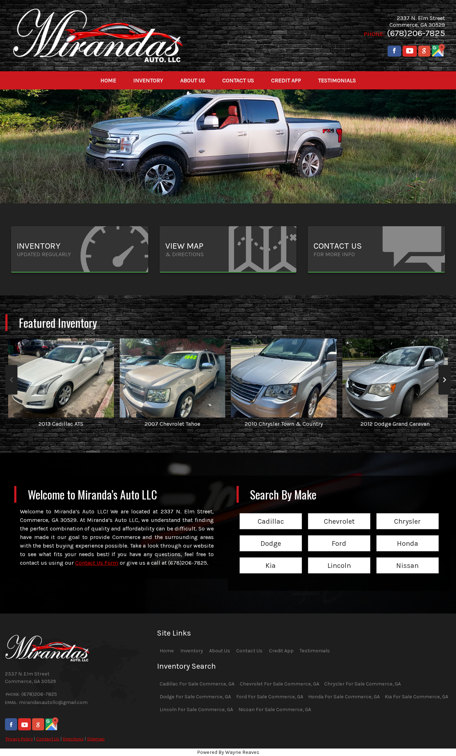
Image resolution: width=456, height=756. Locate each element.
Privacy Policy (19, 738)
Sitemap (96, 738)
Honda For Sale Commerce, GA (344, 697)
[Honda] (407, 535)
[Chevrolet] (339, 513)
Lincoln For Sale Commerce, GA (196, 709)
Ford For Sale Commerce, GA (269, 697)
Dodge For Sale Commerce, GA (195, 697)
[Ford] (339, 535)
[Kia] (271, 557)
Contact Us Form (96, 562)
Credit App (281, 651)
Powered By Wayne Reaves (228, 752)
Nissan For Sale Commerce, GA (274, 709)
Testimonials (315, 651)
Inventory (191, 651)
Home (167, 651)
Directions (73, 738)
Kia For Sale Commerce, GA (416, 697)
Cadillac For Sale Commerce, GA (197, 684)
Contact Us (47, 738)
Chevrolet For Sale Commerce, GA (279, 684)
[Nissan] (407, 557)
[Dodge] (271, 535)
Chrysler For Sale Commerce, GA (362, 684)
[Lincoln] (339, 557)
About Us (219, 651)
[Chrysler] (407, 513)
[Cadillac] (271, 513)
